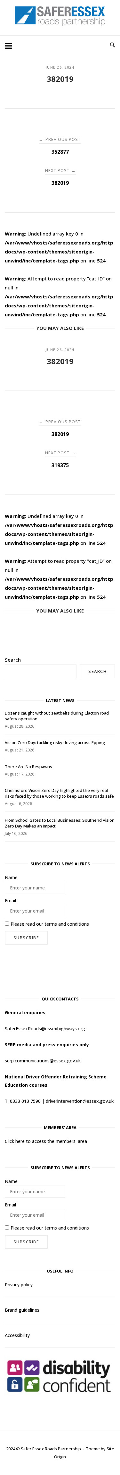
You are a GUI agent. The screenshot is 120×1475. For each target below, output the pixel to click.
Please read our (50, 924)
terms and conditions (66, 924)
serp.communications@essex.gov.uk (43, 1061)
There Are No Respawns (28, 766)
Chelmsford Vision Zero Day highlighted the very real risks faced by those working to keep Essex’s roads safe (59, 793)
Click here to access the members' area (46, 1141)
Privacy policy (19, 1285)
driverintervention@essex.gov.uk (80, 1101)
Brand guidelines (22, 1310)
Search (13, 659)
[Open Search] (112, 45)
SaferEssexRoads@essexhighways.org (45, 1028)
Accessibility (17, 1335)
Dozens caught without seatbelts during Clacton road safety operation (57, 716)
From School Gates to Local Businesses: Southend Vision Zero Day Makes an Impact (60, 823)
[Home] (60, 24)
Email (10, 900)
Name (11, 877)
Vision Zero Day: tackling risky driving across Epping (55, 742)
